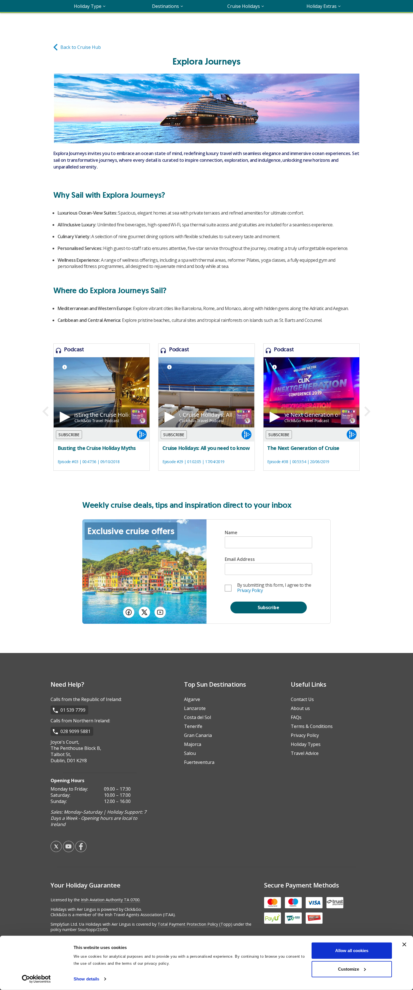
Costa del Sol (197, 717)
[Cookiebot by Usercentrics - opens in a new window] (36, 979)
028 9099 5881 (75, 731)
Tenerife (193, 726)
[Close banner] (404, 944)
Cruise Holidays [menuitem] (243, 6)
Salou (190, 753)
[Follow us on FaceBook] (128, 613)
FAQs (296, 717)
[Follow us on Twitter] (144, 613)
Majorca (192, 744)
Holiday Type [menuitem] (87, 6)
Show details (86, 979)
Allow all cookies (351, 950)
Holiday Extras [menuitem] (322, 6)
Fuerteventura (199, 762)
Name (231, 532)
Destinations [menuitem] (165, 6)
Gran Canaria (198, 735)
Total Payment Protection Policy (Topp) (195, 924)
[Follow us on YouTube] (160, 613)
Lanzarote (195, 708)
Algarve (192, 699)
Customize (348, 968)
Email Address (240, 559)
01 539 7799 (72, 710)
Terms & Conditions (312, 726)
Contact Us (302, 699)
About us (300, 708)
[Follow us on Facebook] (81, 850)
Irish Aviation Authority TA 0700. (110, 899)
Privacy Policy (250, 590)
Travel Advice (305, 753)
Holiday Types (306, 744)
